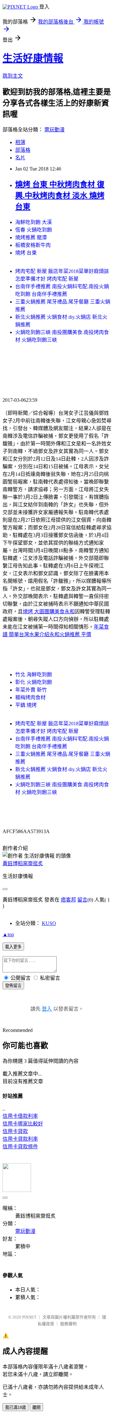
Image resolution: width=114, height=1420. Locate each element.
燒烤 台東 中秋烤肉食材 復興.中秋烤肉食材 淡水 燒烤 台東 (59, 195)
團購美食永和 (59, 611)
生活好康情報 (33, 58)
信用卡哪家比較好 (23, 1123)
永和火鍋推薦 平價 (70, 634)
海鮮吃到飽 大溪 (33, 222)
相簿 (20, 142)
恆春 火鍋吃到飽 (33, 230)
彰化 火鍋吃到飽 (33, 682)
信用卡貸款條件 (20, 1146)
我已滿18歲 (15, 1407)
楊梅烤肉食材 (30, 697)
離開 (36, 1407)
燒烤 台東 (26, 252)
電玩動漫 (54, 129)
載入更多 (13, 946)
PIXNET (29, 1317)
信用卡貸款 (15, 1131)
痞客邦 (68, 899)
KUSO (49, 923)
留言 (82, 899)
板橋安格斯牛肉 (33, 245)
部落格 (22, 150)
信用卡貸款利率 (20, 1139)
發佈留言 (13, 985)
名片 (20, 157)
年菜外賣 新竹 (31, 690)
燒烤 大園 (33, 611)
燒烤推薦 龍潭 (31, 237)
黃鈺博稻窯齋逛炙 (23, 863)
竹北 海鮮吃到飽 (33, 674)
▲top (8, 934)
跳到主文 (13, 76)
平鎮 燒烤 (26, 705)
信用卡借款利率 (20, 1116)
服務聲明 (68, 1323)
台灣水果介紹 (34, 634)
